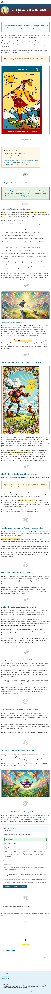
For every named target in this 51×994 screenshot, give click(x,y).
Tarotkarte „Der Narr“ (19, 25)
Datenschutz (5, 978)
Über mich (5, 974)
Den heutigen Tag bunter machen (14, 158)
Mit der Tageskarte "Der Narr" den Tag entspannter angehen (21, 160)
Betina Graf (17, 13)
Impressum (5, 976)
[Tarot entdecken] (2, 2)
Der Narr (35, 853)
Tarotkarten (11, 19)
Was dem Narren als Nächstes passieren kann (17, 162)
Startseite (3, 19)
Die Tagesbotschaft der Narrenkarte (14, 153)
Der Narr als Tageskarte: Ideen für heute (15, 156)
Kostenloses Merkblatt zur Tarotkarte (17, 164)
